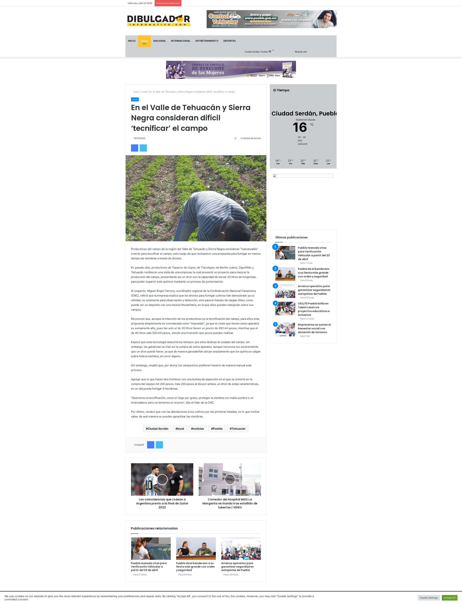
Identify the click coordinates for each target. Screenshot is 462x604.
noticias (198, 428)
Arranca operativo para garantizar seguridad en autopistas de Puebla (237, 566)
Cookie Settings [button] (429, 597)
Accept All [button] (449, 597)
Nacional (159, 40)
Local (144, 40)
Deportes (229, 40)
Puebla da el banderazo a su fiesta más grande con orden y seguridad (195, 566)
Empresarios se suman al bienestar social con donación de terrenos (314, 328)
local (180, 428)
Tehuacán (238, 428)
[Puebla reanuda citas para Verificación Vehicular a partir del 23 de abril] (151, 548)
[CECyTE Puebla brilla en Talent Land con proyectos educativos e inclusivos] (285, 308)
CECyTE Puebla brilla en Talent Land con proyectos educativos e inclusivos (314, 309)
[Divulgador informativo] (158, 21)
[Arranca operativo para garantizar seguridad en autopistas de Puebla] (241, 548)
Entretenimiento (206, 40)
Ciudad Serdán (158, 428)
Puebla (218, 428)
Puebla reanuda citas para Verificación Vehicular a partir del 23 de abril (149, 566)
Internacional (180, 40)
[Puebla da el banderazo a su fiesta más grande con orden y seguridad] (196, 548)
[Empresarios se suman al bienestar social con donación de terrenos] (285, 329)
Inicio (132, 40)
